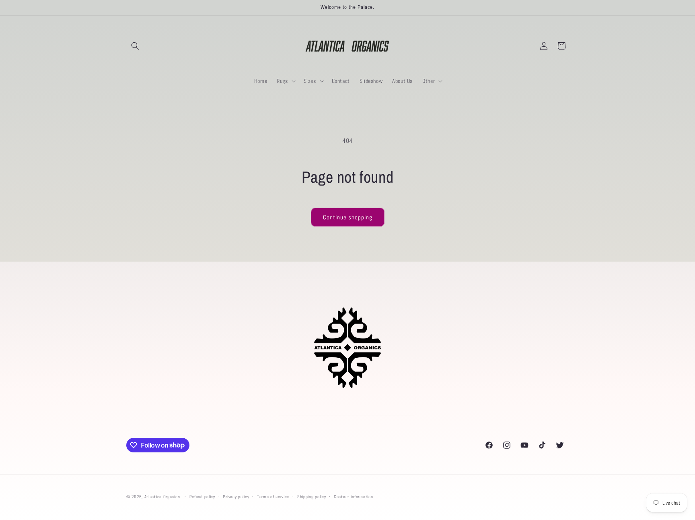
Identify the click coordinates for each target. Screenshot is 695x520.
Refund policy (202, 496)
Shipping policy (311, 496)
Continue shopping (347, 217)
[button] (135, 46)
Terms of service (273, 496)
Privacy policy (236, 496)
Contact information (353, 496)
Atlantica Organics (162, 496)
